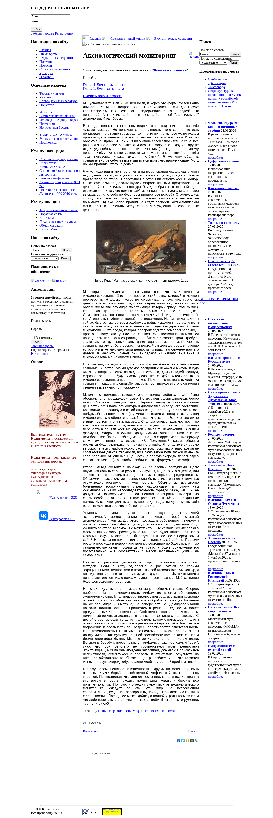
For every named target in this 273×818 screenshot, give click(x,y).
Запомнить (44, 337)
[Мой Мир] (192, 741)
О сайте (46, 77)
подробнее (215, 157)
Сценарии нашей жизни (57, 116)
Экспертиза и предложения (59, 138)
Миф (135, 711)
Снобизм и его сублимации (218, 81)
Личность (124, 711)
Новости (45, 65)
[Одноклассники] (187, 741)
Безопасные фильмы (54, 178)
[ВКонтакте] (178, 741)
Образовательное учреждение (112, 811)
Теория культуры (51, 93)
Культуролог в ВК (62, 519)
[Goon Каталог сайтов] (91, 814)
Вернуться (90, 731)
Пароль (36, 329)
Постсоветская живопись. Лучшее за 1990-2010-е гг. (58, 191)
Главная (45, 50)
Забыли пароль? (42, 33)
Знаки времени (50, 54)
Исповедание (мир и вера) (58, 120)
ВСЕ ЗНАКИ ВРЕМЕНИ (218, 299)
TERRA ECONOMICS (55, 135)
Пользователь (41, 320)
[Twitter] (183, 741)
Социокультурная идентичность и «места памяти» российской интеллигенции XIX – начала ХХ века (225, 98)
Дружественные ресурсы (57, 221)
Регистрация (64, 33)
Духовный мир (104, 711)
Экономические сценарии (173, 38)
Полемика (46, 61)
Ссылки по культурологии (58, 159)
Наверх (193, 731)
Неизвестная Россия (54, 127)
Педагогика (48, 142)
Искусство (47, 123)
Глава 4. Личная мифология (105, 85)
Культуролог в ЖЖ (63, 497)
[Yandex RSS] (41, 280)
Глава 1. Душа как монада (103, 88)
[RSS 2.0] (59, 280)
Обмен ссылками (51, 225)
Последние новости (217, 311)
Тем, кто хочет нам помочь (58, 210)
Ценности (167, 711)
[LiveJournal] (196, 741)
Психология (150, 711)
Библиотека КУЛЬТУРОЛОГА (52, 165)
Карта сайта (48, 229)
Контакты (46, 218)
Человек (45, 97)
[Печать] (194, 54)
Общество (46, 105)
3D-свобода (216, 87)
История (45, 112)
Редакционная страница (56, 58)
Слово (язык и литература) (58, 101)
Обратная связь (50, 214)
